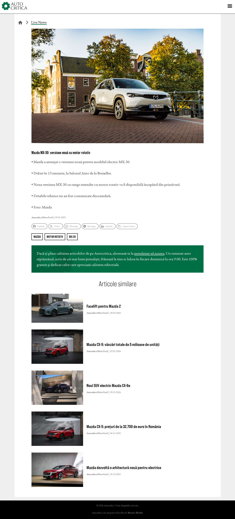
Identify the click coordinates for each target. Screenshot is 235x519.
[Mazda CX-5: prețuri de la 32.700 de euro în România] (57, 429)
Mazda (37, 236)
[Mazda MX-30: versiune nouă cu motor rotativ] (117, 141)
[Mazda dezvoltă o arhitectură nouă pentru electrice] (57, 470)
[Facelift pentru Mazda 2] (57, 309)
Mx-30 (72, 236)
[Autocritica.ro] (15, 6)
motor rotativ (55, 236)
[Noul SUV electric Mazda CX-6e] (57, 388)
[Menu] (230, 6)
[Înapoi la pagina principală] (20, 22)
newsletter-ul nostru (149, 253)
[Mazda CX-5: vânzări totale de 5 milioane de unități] (57, 347)
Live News (39, 22)
